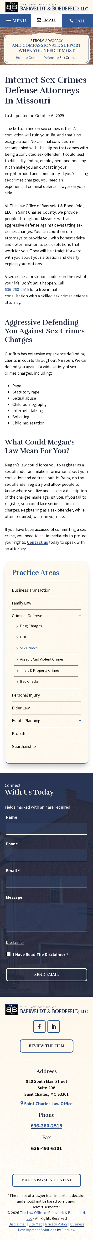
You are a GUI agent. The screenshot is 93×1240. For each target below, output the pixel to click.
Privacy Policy (56, 1224)
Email (13, 870)
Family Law (21, 603)
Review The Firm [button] (46, 1046)
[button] (15, 19)
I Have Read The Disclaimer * (40, 954)
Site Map (35, 1224)
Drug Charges (31, 625)
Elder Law (21, 708)
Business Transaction (31, 590)
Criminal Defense (27, 615)
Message (14, 897)
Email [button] (49, 20)
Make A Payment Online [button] (46, 1180)
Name (11, 817)
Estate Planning (26, 720)
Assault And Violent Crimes (42, 659)
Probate (19, 733)
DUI (23, 637)
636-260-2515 (17, 289)
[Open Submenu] (79, 603)
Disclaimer (15, 942)
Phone (12, 844)
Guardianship (24, 746)
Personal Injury (26, 695)
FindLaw (68, 1229)
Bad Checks (29, 681)
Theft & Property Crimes (40, 670)
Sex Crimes (29, 648)
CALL (80, 21)
